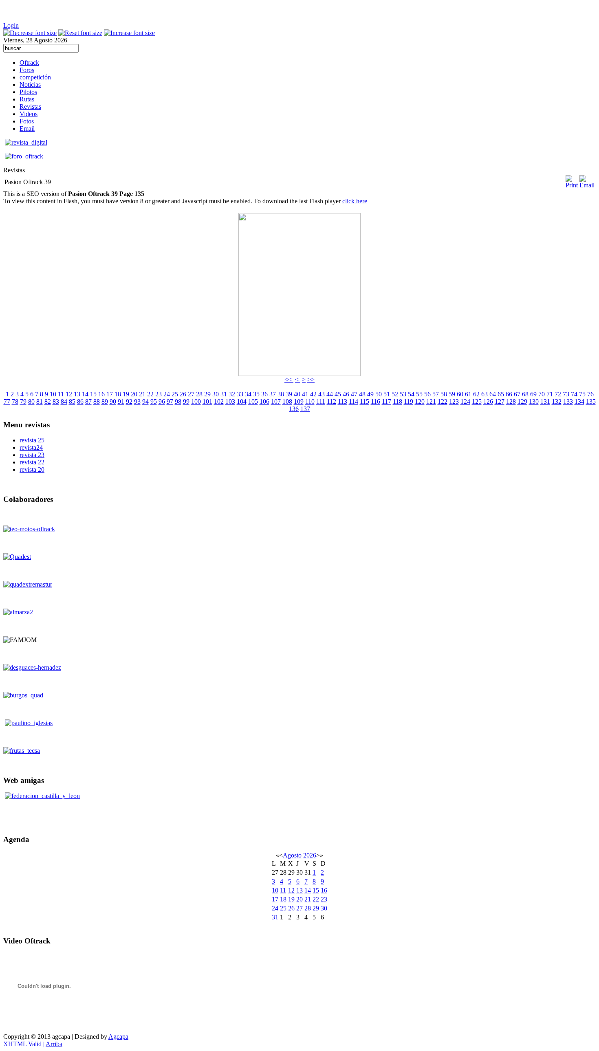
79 (23, 401)
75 (582, 394)
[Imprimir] (572, 178)
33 (240, 394)
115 (364, 401)
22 (150, 394)
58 (443, 394)
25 (175, 394)
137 (305, 408)
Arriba (54, 1043)
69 (533, 394)
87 (88, 401)
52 (395, 394)
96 (162, 401)
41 (305, 394)
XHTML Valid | (24, 1043)
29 (207, 394)
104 (242, 401)
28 (199, 394)
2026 (309, 855)
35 (256, 394)
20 (134, 394)
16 (101, 394)
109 (299, 401)
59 (452, 394)
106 (264, 401)
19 (126, 394)
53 (403, 394)
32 (232, 394)
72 (558, 394)
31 (223, 394)
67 (517, 394)
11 (61, 394)
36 (264, 394)
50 (378, 394)
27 (191, 394)
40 (297, 394)
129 (522, 401)
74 (574, 394)
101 (207, 401)
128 (511, 401)
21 (142, 394)
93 (137, 401)
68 (525, 394)
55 (419, 394)
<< (288, 379)
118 (397, 401)
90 (113, 401)
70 (541, 394)
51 (386, 394)
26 (183, 394)
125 (477, 401)
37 (272, 394)
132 (557, 401)
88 (96, 401)
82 (47, 401)
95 (153, 401)
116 (375, 401)
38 (280, 394)
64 (492, 394)
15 (93, 394)
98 (178, 401)
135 (591, 401)
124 (465, 401)
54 (411, 394)
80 (31, 401)
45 (338, 394)
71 (549, 394)
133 (568, 401)
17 (109, 394)
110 (310, 401)
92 (129, 401)
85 (72, 401)
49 (370, 394)
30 (215, 394)
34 (248, 394)
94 (145, 401)
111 (320, 401)
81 (39, 401)
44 (329, 394)
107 (276, 401)
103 (230, 401)
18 (118, 394)
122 (442, 401)
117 (386, 401)
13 (77, 394)
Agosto (292, 855)
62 (476, 394)
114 (353, 401)
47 (354, 394)
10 (53, 394)
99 (186, 401)
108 (287, 401)
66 (509, 394)
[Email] (587, 185)
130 (534, 401)
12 (69, 394)
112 (331, 401)
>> (311, 379)
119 (408, 401)
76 (590, 394)
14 (85, 394)
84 (64, 401)
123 (454, 401)
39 (289, 394)
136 (294, 408)
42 (313, 394)
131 (545, 401)
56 (427, 394)
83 (56, 401)
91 (121, 401)
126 (488, 401)
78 (15, 401)
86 (80, 401)
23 (158, 394)
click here (354, 201)
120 (420, 401)
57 (435, 394)
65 (501, 394)
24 (166, 394)
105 (253, 401)
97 (170, 401)
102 (219, 401)
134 (579, 401)
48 (362, 394)
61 (468, 394)
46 (346, 394)
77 (7, 401)
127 (499, 401)
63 (484, 394)
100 (196, 401)
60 (460, 394)
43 (321, 394)
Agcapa (118, 1036)
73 (566, 394)
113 (342, 401)
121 (431, 401)
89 (104, 401)
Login (11, 25)
